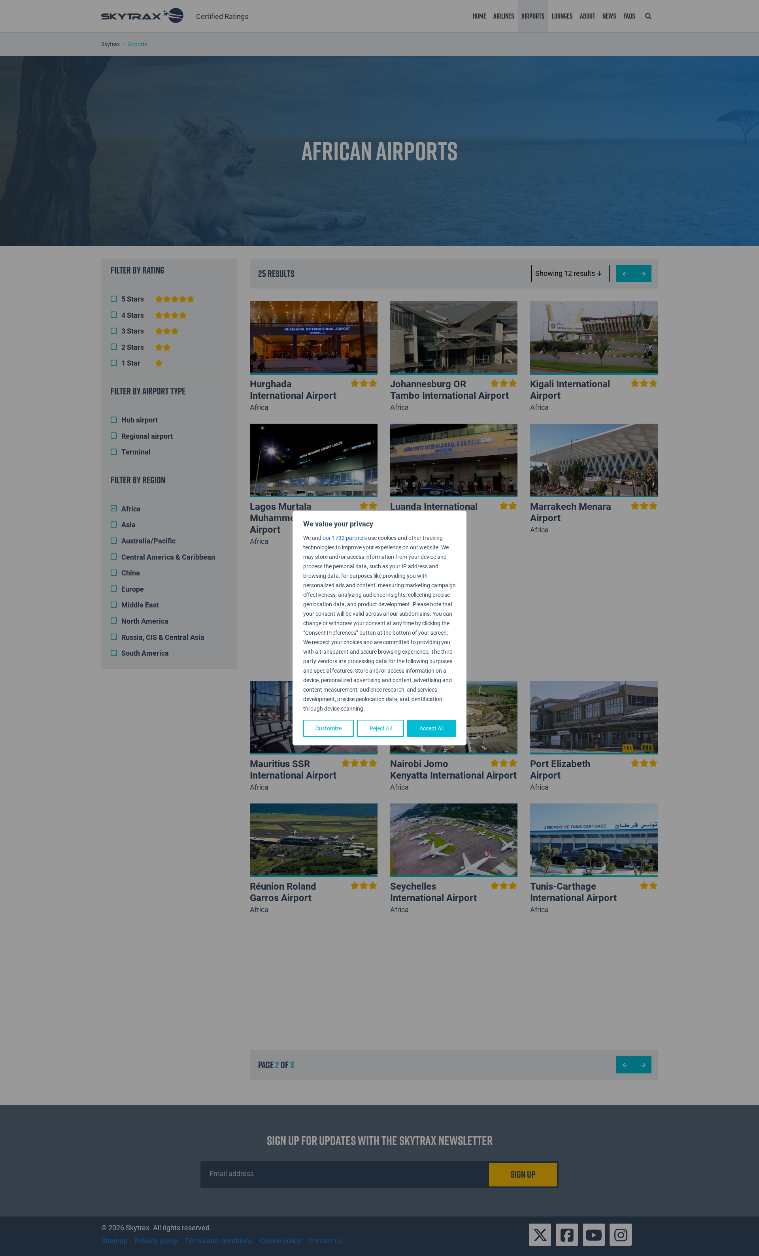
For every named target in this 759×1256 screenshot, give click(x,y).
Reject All (381, 728)
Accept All (431, 728)
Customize (328, 728)
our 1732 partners (345, 537)
